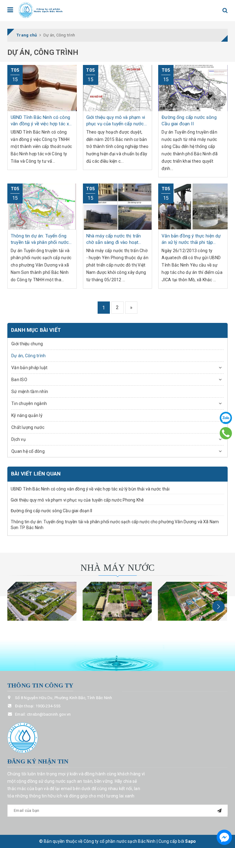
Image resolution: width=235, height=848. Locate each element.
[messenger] (224, 837)
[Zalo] (226, 418)
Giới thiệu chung (27, 343)
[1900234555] (226, 433)
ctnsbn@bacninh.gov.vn (49, 714)
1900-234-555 (47, 706)
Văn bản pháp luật (29, 367)
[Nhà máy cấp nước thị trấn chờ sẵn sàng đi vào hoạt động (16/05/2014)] (117, 207)
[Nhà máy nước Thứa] (117, 601)
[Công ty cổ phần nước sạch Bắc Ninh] (41, 10)
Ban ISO (19, 379)
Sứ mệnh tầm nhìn (29, 391)
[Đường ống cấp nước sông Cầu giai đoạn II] (193, 88)
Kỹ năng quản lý (27, 415)
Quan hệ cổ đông (28, 451)
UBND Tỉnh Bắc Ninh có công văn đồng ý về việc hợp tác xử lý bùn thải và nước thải (90, 488)
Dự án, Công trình (28, 355)
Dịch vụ (18, 439)
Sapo (190, 841)
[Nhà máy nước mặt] (41, 601)
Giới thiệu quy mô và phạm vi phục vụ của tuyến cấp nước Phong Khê (77, 500)
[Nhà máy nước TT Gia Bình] (192, 601)
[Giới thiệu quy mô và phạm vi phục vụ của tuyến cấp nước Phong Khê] (117, 88)
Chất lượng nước (27, 427)
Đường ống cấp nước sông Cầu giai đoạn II (51, 510)
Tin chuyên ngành (29, 403)
